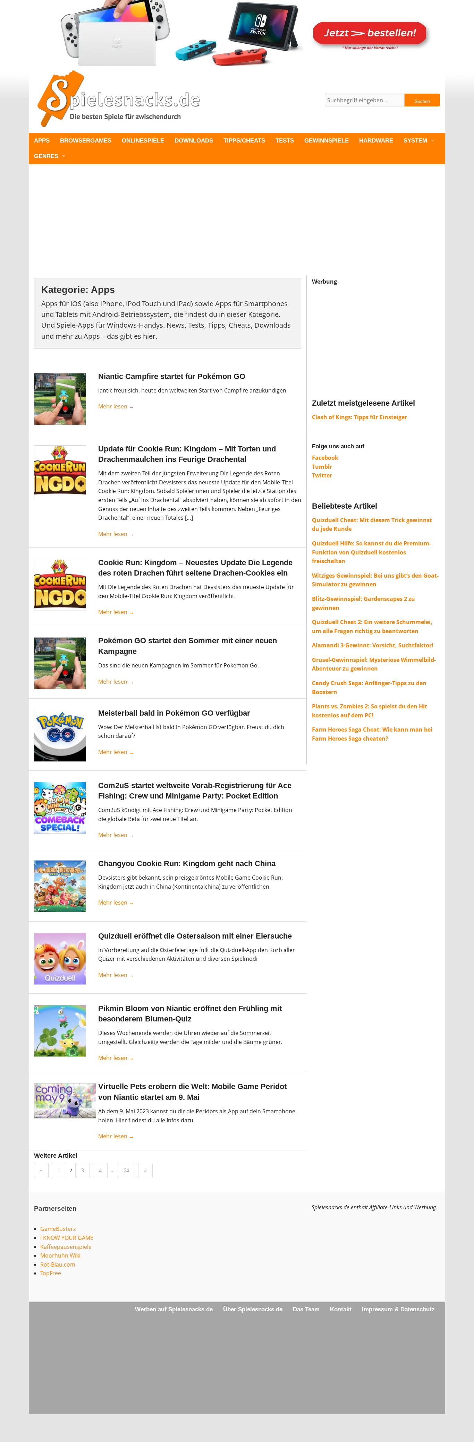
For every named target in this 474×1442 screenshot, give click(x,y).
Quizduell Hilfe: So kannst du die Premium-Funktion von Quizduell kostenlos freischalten (371, 552)
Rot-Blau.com (57, 1264)
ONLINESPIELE (143, 140)
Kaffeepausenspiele (66, 1247)
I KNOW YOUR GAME (66, 1238)
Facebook (325, 457)
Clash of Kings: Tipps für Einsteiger (359, 417)
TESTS (285, 140)
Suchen (422, 101)
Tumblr (322, 466)
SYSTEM (415, 140)
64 (126, 1170)
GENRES (46, 156)
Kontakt (341, 1309)
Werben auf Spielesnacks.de (174, 1309)
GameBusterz (58, 1229)
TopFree (50, 1273)
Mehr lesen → (116, 406)
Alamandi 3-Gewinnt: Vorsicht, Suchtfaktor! (372, 645)
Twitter (322, 475)
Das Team (306, 1309)
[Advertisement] (237, 226)
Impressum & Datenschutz (398, 1309)
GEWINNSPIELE (326, 140)
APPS (42, 140)
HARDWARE (376, 140)
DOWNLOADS (194, 140)
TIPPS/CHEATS (244, 140)
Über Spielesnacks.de (252, 1309)
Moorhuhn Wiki (60, 1255)
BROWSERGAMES (85, 140)
